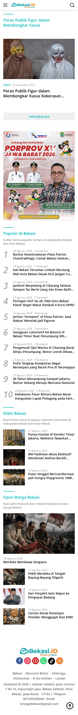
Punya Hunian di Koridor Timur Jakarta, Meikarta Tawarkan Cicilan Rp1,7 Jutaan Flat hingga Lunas (51, 436)
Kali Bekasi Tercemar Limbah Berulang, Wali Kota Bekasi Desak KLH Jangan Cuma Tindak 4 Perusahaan (43, 272)
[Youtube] (35, 661)
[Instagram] (27, 661)
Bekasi (17, 673)
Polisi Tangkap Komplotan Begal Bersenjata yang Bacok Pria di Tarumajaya (44, 365)
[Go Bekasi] (23, 5)
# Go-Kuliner (42, 678)
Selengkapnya (39, 116)
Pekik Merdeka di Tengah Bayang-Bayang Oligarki (46, 575)
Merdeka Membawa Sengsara (25, 562)
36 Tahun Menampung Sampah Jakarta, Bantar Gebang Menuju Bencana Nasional (44, 381)
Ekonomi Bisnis (37, 673)
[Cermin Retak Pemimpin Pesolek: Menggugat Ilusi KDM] (14, 616)
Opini (7, 85)
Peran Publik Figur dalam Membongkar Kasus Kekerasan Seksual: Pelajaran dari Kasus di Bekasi (32, 98)
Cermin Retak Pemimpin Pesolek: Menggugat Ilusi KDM (50, 615)
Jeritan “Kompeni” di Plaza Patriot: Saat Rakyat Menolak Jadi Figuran (42, 319)
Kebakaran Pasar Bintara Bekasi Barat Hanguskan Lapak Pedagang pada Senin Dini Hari (44, 396)
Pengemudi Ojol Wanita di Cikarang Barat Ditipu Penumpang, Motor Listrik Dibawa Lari (43, 350)
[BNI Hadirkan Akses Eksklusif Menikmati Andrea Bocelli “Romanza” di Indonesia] (14, 457)
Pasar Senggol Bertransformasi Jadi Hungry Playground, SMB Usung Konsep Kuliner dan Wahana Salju (51, 476)
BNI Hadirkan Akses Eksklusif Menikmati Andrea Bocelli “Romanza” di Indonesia (49, 456)
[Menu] (6, 5)
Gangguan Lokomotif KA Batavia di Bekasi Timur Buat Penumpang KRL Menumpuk (39, 334)
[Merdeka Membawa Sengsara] (39, 533)
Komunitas (21, 678)
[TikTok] (51, 661)
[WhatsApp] (43, 661)
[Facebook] (19, 661)
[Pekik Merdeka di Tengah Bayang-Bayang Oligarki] (14, 577)
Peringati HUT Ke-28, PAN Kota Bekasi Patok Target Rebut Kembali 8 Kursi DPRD (43, 303)
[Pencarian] (72, 5)
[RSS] (59, 661)
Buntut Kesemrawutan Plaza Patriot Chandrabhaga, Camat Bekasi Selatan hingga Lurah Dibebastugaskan (40, 256)
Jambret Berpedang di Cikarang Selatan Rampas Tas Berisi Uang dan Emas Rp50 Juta (42, 287)
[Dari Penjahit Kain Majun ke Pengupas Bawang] (14, 596)
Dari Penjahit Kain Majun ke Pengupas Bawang (48, 595)
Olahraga (58, 673)
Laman (60, 678)
